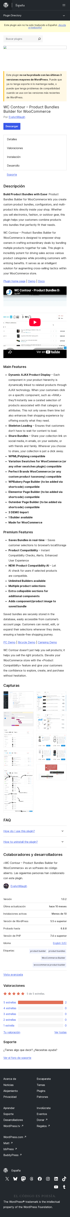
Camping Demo (47, 642)
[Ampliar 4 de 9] (29, 755)
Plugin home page (14, 281)
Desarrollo (13, 165)
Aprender (9, 1108)
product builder (38, 951)
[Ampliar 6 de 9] (62, 695)
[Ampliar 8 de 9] (62, 738)
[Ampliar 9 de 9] (62, 768)
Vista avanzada (13, 974)
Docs (41, 281)
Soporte (12, 174)
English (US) (60, 943)
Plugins (41, 1091)
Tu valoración (11, 1032)
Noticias (8, 1085)
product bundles (57, 951)
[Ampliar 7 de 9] (62, 718)
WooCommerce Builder (53, 958)
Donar (42, 1120)
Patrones (42, 1096)
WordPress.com (15, 1137)
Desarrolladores (13, 1120)
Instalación (14, 157)
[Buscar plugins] (39, 38)
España (16, 1170)
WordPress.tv (13, 1126)
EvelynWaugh (17, 117)
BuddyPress (12, 1155)
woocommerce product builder (49, 965)
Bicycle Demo (26, 642)
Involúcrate (44, 1108)
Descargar (12, 126)
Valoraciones (15, 148)
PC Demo (9, 642)
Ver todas (60, 1032)
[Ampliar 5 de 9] (29, 773)
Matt (8, 1143)
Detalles (12, 139)
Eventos (42, 1114)
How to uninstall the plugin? (20, 841)
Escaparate (44, 1078)
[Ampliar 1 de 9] (29, 695)
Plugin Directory (12, 15)
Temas (41, 1085)
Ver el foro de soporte (17, 1057)
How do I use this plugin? (19, 831)
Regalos (43, 1126)
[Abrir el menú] (64, 5)
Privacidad (10, 1096)
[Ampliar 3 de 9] (29, 733)
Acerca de (9, 1078)
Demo (32, 281)
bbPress (10, 1149)
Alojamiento (10, 1091)
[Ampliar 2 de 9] (29, 716)
